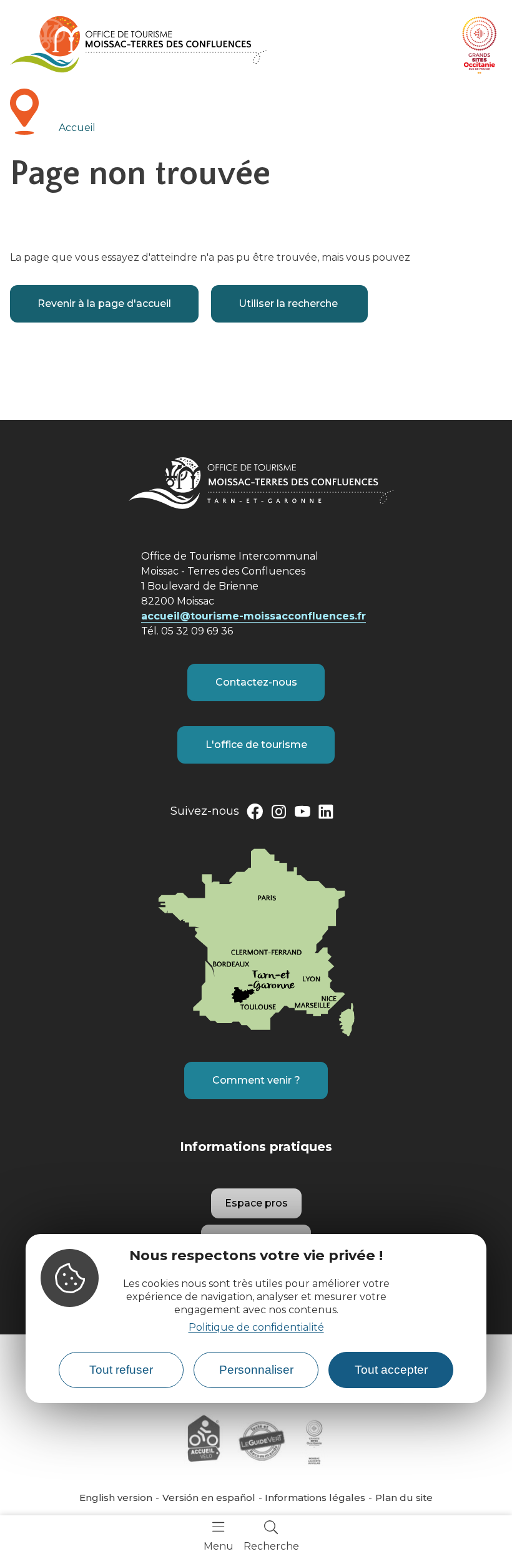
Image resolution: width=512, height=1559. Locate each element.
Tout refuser (121, 1369)
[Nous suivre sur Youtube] (302, 814)
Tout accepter (391, 1369)
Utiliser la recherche (289, 303)
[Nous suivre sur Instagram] (278, 814)
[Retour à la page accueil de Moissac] (138, 44)
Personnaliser (256, 1369)
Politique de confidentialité (256, 1327)
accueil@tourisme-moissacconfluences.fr (253, 616)
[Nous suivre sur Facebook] (255, 814)
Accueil (77, 128)
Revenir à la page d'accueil (104, 303)
